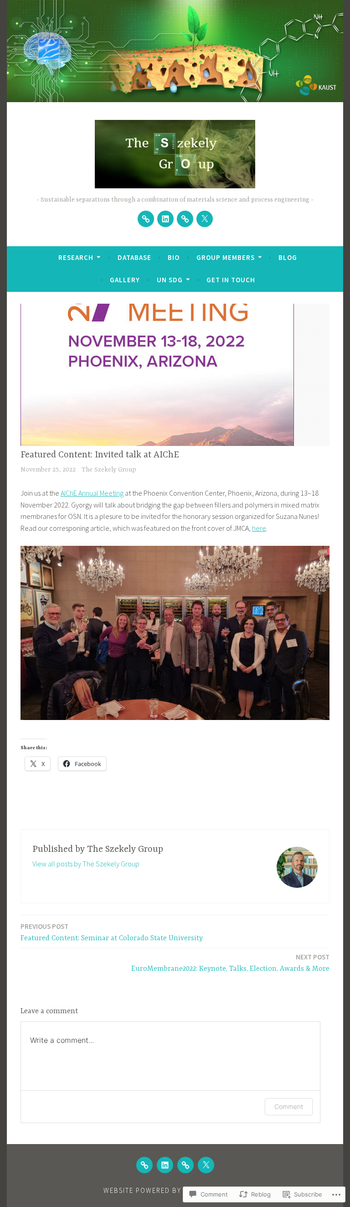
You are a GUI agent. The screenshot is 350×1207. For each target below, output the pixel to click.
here (259, 528)
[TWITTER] (206, 1165)
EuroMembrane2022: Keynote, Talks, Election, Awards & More (230, 963)
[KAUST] (185, 218)
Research (75, 257)
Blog (287, 257)
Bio (174, 257)
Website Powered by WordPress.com (174, 1190)
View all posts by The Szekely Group (85, 863)
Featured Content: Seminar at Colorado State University (112, 932)
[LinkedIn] (165, 218)
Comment (288, 1106)
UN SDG (170, 279)
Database (134, 257)
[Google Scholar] (145, 218)
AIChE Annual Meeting (92, 492)
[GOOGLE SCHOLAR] (144, 1165)
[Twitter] (204, 218)
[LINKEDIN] (165, 1165)
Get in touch (230, 279)
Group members (225, 257)
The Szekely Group (109, 469)
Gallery (125, 279)
